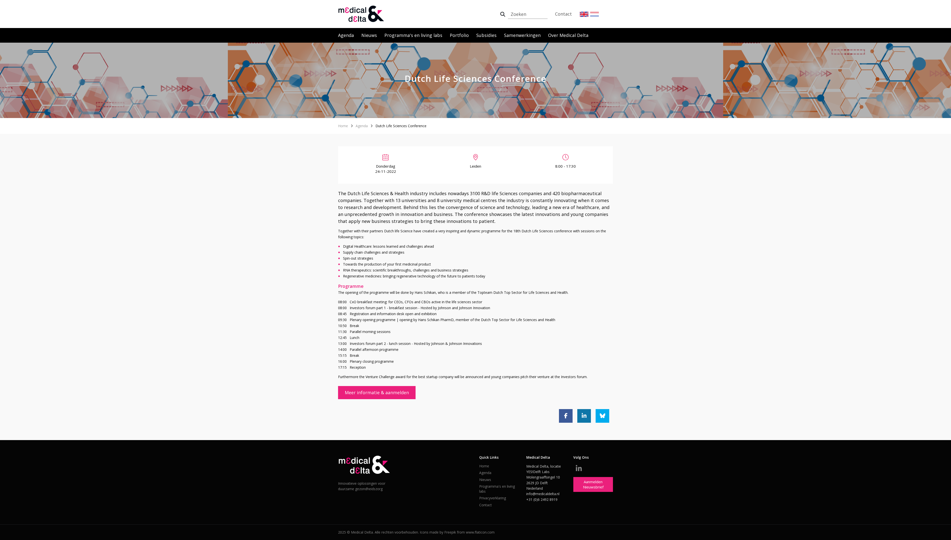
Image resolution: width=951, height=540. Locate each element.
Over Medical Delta (568, 35)
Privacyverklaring (492, 498)
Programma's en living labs (413, 35)
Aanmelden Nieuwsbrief (593, 484)
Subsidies (486, 35)
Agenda (346, 35)
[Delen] (566, 416)
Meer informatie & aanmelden (377, 392)
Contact (563, 14)
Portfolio (459, 35)
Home (343, 125)
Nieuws (369, 35)
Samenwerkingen (522, 35)
